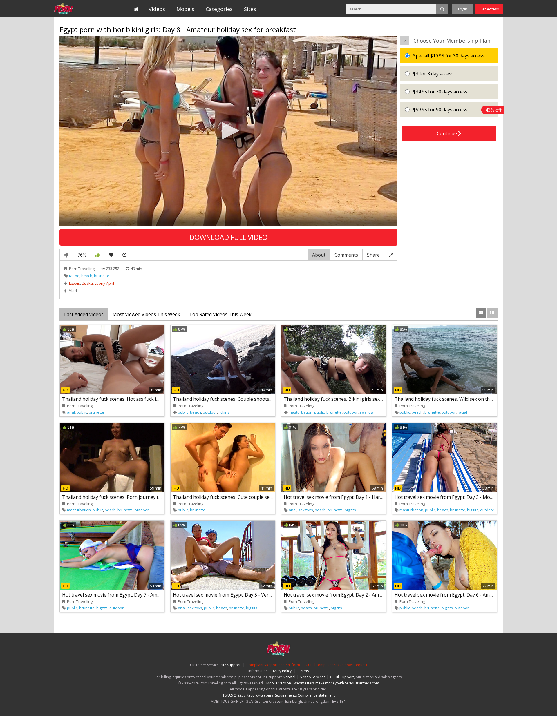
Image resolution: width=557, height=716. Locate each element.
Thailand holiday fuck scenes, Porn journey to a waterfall (123, 497)
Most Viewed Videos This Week (146, 314)
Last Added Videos (84, 314)
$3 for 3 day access (433, 73)
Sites (250, 9)
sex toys (305, 509)
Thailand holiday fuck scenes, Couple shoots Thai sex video (237, 399)
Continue (447, 133)
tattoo (74, 275)
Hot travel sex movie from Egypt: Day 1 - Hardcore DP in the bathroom (360, 497)
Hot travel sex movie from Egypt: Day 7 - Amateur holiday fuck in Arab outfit (144, 595)
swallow (366, 412)
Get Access (489, 9)
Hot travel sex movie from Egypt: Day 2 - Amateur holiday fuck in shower (362, 595)
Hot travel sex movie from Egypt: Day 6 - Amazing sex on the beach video (473, 595)
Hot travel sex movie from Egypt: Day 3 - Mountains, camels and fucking (472, 497)
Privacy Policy (281, 670)
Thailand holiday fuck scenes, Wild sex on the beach (451, 399)
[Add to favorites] (111, 255)
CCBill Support (342, 677)
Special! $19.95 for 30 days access (448, 55)
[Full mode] (390, 255)
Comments (346, 255)
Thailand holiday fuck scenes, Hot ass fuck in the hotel (121, 399)
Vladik (74, 290)
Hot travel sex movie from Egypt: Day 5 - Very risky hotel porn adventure (251, 595)
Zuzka (87, 283)
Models (185, 9)
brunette (101, 275)
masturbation (300, 412)
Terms (303, 670)
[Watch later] (124, 255)
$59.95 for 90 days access (455, 109)
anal (71, 412)
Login (462, 9)
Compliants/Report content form (273, 664)
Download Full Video (228, 237)
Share (373, 255)
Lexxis (74, 283)
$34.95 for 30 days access (439, 91)
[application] (228, 131)
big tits (350, 509)
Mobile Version (278, 683)
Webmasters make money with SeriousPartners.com (336, 683)
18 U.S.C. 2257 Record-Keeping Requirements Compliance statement (279, 695)
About (318, 255)
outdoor (210, 412)
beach (86, 275)
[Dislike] (66, 255)
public (82, 412)
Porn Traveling (80, 8)
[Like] (97, 255)
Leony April (104, 283)
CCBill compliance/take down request (336, 664)
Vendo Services (312, 677)
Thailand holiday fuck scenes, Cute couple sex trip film (231, 497)
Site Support (230, 664)
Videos (157, 9)
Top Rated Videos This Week (220, 314)
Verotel (289, 677)
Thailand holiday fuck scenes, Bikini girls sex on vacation (345, 399)
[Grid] (481, 313)
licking (224, 412)
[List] (492, 313)
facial (462, 412)
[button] (228, 131)
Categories (219, 9)
